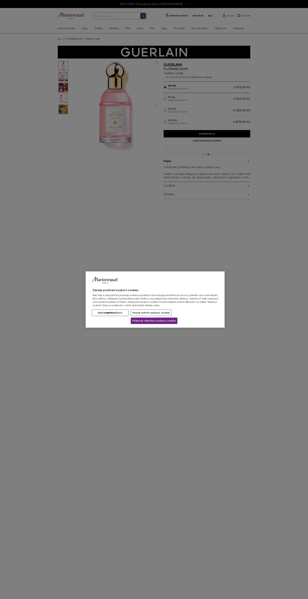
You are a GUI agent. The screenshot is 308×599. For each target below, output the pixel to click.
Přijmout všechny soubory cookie (154, 320)
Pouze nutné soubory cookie (151, 312)
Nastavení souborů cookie (110, 312)
